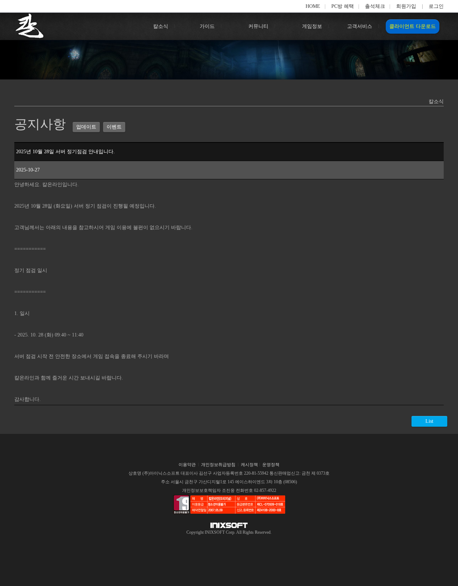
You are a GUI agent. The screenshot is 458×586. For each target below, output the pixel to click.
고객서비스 (359, 26)
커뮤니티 (258, 26)
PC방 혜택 (342, 6)
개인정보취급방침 (218, 464)
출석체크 (375, 6)
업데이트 (86, 127)
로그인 (436, 6)
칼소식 (160, 26)
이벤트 (114, 127)
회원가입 (406, 6)
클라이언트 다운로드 (412, 26)
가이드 (207, 26)
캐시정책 (249, 464)
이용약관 (187, 464)
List (429, 421)
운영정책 (270, 464)
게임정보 (312, 26)
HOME (313, 6)
